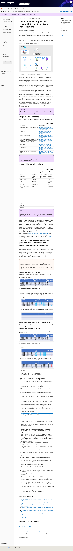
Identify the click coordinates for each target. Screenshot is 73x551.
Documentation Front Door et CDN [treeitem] (7, 22)
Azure (24, 18)
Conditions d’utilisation (62, 550)
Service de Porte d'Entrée (36, 18)
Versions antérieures (20, 550)
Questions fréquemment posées (65, 29)
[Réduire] (12, 17)
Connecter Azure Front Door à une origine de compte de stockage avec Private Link (45, 132)
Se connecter (69, 8)
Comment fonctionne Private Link (66, 21)
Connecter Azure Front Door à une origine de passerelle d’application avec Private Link (46, 148)
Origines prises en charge (65, 22)
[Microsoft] (1, 8)
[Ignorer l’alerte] (71, 2)
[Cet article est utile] (61, 35)
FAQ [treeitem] (3, 47)
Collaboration (30, 550)
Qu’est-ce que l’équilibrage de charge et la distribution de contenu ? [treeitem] (7, 41)
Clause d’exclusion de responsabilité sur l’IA (8, 550)
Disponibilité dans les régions (66, 23)
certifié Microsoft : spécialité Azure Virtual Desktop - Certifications (30, 531)
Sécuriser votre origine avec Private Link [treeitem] (7, 62)
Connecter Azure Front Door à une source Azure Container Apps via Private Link (46, 152)
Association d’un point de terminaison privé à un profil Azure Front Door (66, 26)
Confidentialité (36, 550)
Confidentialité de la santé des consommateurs (49, 550)
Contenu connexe (64, 30)
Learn (21, 18)
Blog (26, 550)
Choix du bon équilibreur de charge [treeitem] (7, 45)
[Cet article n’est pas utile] (62, 35)
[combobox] (6, 19)
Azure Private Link (22, 32)
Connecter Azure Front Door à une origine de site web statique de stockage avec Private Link (46, 136)
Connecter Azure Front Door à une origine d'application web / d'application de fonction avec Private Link (46, 128)
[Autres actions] (53, 18)
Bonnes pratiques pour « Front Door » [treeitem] (7, 37)
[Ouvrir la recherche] (66, 9)
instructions (51, 236)
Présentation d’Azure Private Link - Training (26, 526)
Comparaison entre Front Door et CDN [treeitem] (7, 30)
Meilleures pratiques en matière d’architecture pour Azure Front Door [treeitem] (7, 33)
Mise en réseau (28, 18)
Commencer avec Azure (67, 11)
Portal (61, 11)
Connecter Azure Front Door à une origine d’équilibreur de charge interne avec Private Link (45, 140)
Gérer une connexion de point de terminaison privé (38, 88)
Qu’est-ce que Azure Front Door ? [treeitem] (7, 27)
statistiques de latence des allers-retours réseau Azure (38, 233)
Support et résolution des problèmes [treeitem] (6, 79)
